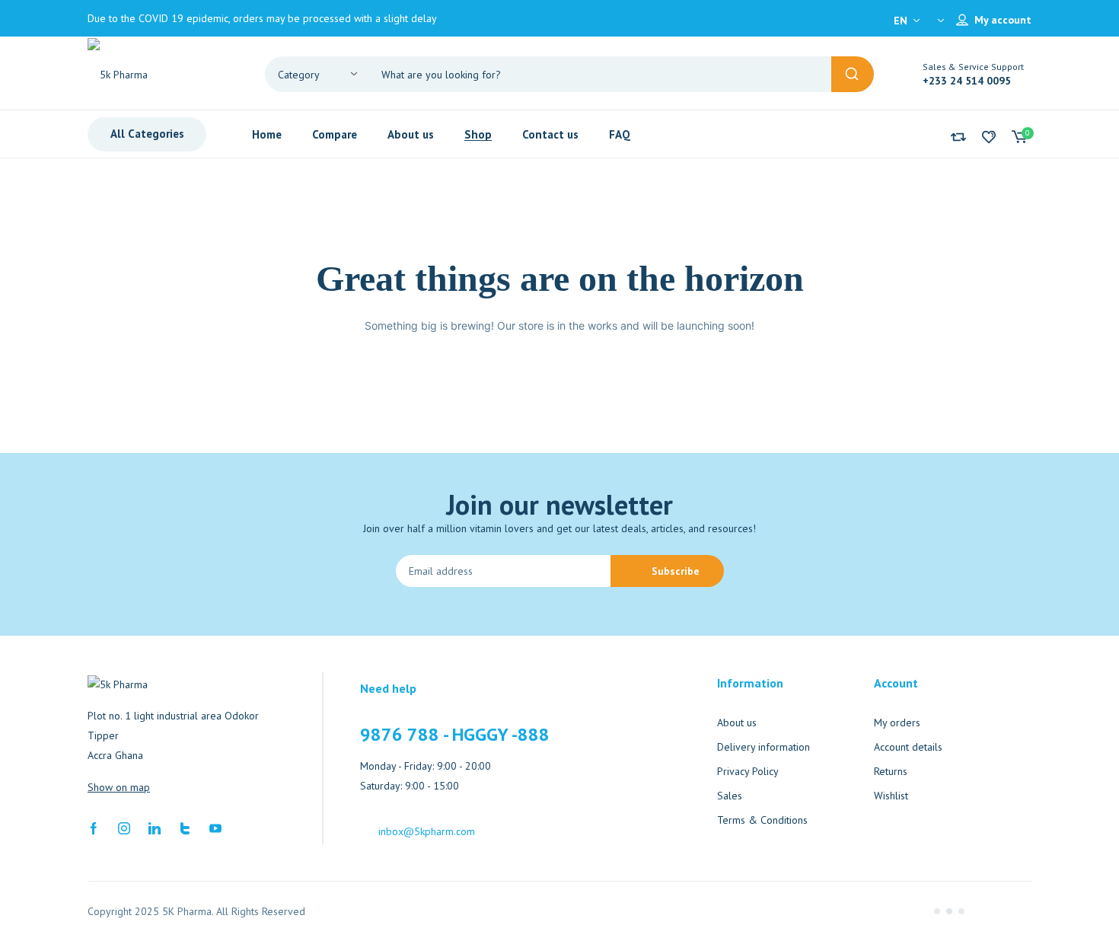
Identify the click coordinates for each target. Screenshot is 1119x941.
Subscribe (676, 571)
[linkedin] (154, 827)
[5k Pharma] (164, 74)
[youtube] (215, 827)
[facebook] (93, 827)
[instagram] (124, 827)
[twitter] (185, 827)
